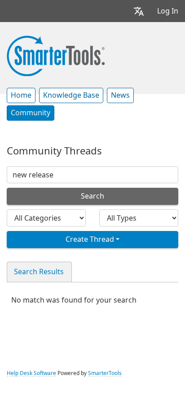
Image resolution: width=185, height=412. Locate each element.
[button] (139, 11)
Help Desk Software (31, 373)
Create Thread (90, 239)
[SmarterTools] (56, 55)
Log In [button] (167, 11)
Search (92, 196)
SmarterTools (105, 373)
